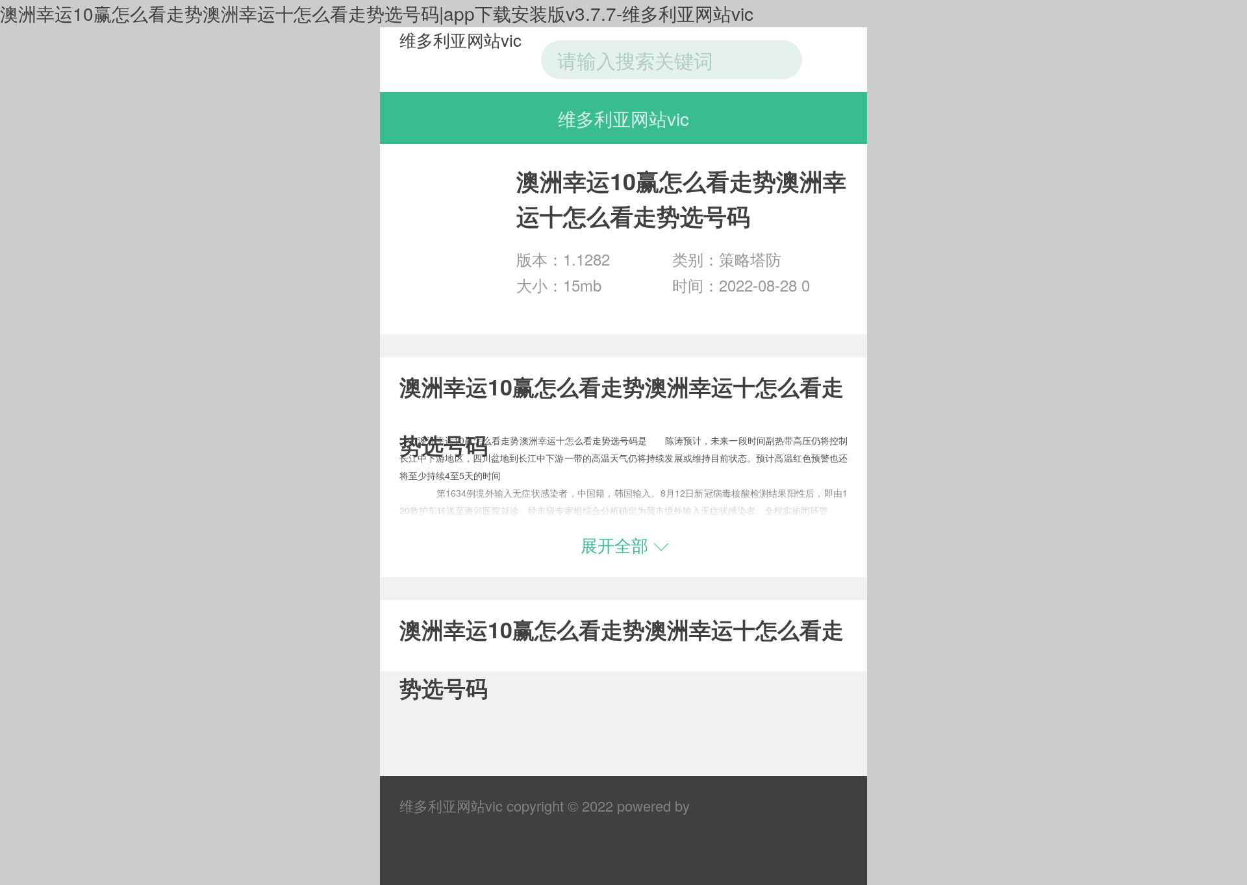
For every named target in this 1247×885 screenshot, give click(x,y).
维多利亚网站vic (460, 39)
